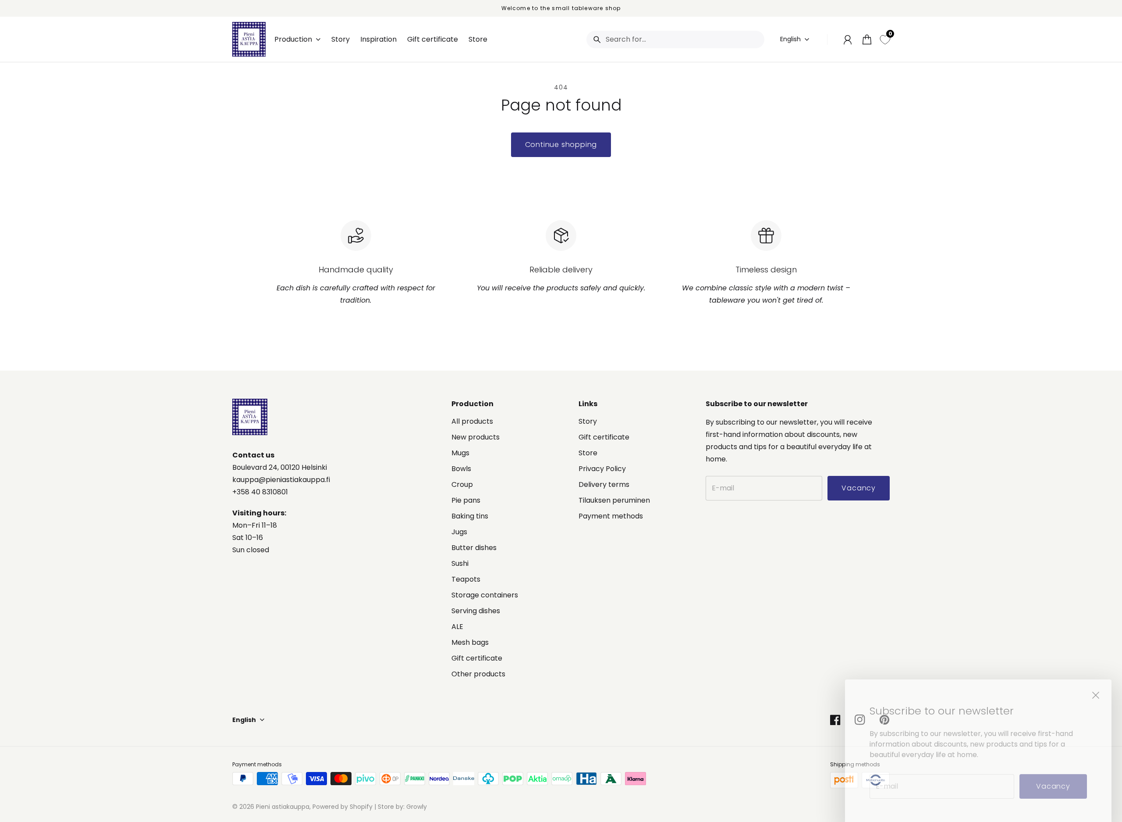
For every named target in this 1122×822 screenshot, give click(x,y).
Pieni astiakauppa (282, 806)
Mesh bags (470, 642)
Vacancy (1053, 774)
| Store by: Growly (400, 806)
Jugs (459, 532)
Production (293, 39)
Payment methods (611, 516)
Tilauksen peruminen (614, 500)
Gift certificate (476, 658)
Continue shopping (561, 144)
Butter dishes (474, 548)
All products (472, 421)
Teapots (465, 579)
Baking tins (469, 516)
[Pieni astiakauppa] (249, 39)
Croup (462, 484)
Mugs (460, 453)
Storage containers (484, 595)
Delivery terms (604, 484)
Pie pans (465, 500)
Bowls (461, 469)
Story (588, 421)
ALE (457, 627)
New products (475, 437)
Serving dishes (475, 611)
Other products (478, 674)
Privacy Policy (602, 469)
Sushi (460, 563)
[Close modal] (1095, 683)
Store (588, 453)
